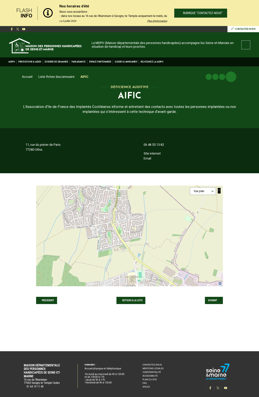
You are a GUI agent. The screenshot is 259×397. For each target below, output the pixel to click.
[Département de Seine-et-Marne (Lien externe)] (218, 379)
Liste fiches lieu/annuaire (56, 77)
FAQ (145, 383)
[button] (12, 61)
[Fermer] (253, 13)
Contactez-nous (152, 364)
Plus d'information (157, 21)
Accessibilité (150, 375)
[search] (245, 44)
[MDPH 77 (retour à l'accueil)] (45, 45)
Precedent (48, 300)
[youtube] (23, 29)
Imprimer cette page (209, 77)
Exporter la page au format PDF (215, 77)
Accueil (27, 77)
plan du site (150, 379)
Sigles (146, 386)
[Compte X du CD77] (17, 29)
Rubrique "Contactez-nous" (202, 13)
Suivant (212, 300)
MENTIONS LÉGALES (153, 368)
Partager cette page (231, 76)
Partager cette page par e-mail (222, 77)
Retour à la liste (132, 300)
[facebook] (11, 29)
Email (147, 158)
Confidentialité (152, 372)
